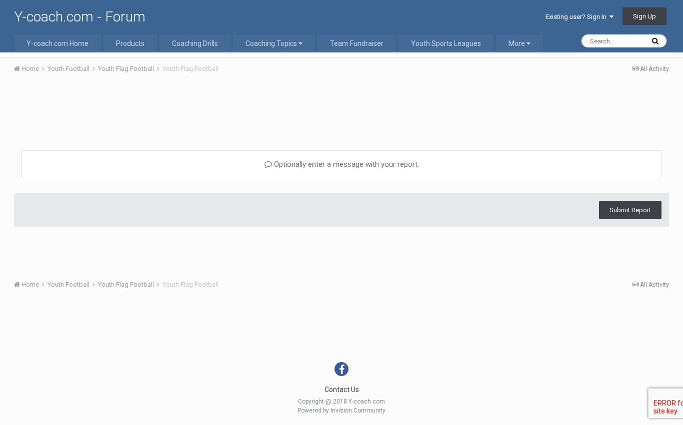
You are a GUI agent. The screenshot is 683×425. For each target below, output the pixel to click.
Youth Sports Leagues (446, 43)
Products (130, 43)
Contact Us (341, 390)
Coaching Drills (195, 43)
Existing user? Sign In (578, 16)
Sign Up (644, 16)
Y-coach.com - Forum (80, 16)
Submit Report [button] (630, 210)
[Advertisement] (342, 108)
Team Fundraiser (357, 43)
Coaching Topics (272, 43)
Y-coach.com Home (57, 43)
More (516, 43)
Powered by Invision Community (342, 410)
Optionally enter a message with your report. (345, 164)
